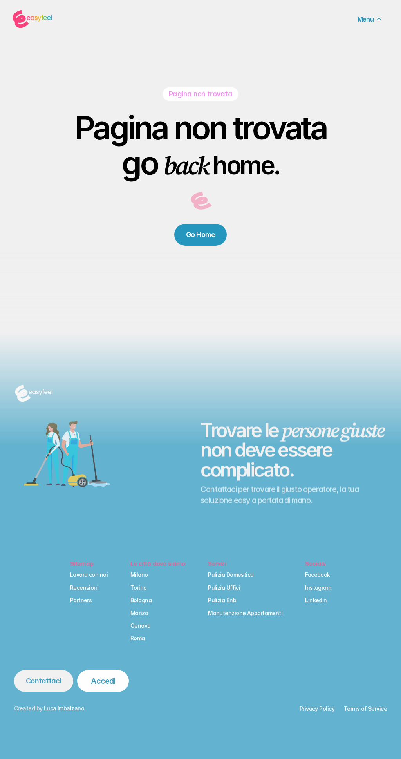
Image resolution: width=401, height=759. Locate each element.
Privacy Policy (317, 708)
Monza (139, 613)
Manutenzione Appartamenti (245, 613)
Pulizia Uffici (224, 587)
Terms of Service (365, 708)
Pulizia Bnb (222, 600)
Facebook (317, 575)
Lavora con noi (89, 575)
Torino (138, 587)
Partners (81, 600)
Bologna (141, 600)
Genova (140, 625)
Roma (137, 638)
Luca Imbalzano (64, 708)
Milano (139, 575)
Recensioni (84, 587)
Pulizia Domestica (230, 575)
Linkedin (316, 600)
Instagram (318, 587)
